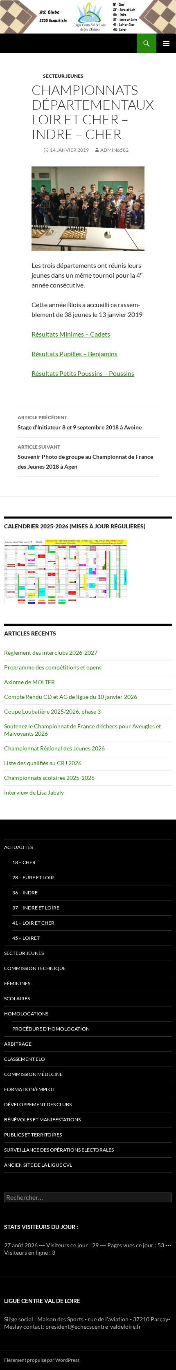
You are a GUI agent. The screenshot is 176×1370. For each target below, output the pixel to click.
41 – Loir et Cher (33, 923)
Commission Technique (35, 968)
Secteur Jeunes (63, 76)
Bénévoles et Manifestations (42, 1119)
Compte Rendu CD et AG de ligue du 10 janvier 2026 (70, 696)
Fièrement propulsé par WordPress (41, 1360)
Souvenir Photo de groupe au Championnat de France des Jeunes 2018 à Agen (85, 457)
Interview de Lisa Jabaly (34, 792)
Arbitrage (18, 1044)
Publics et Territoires (33, 1135)
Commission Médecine (33, 1074)
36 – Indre (25, 892)
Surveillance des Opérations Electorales (59, 1150)
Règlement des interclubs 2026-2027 (50, 652)
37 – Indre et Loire (35, 908)
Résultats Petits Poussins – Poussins (83, 373)
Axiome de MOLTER (29, 681)
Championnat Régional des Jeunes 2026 (54, 748)
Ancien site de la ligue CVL (38, 1165)
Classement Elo (24, 1059)
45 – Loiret (26, 938)
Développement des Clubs (38, 1104)
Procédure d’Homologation (51, 1029)
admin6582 (114, 150)
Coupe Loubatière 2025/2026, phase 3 (52, 711)
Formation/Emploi (29, 1089)
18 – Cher (24, 862)
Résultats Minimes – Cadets (71, 334)
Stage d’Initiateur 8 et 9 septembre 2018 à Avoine (80, 422)
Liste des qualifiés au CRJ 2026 (42, 762)
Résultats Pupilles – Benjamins (74, 353)
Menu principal (166, 43)
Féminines (17, 983)
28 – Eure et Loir (33, 877)
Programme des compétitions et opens (53, 667)
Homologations (26, 1014)
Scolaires (17, 998)
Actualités (18, 847)
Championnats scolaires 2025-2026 (49, 777)
